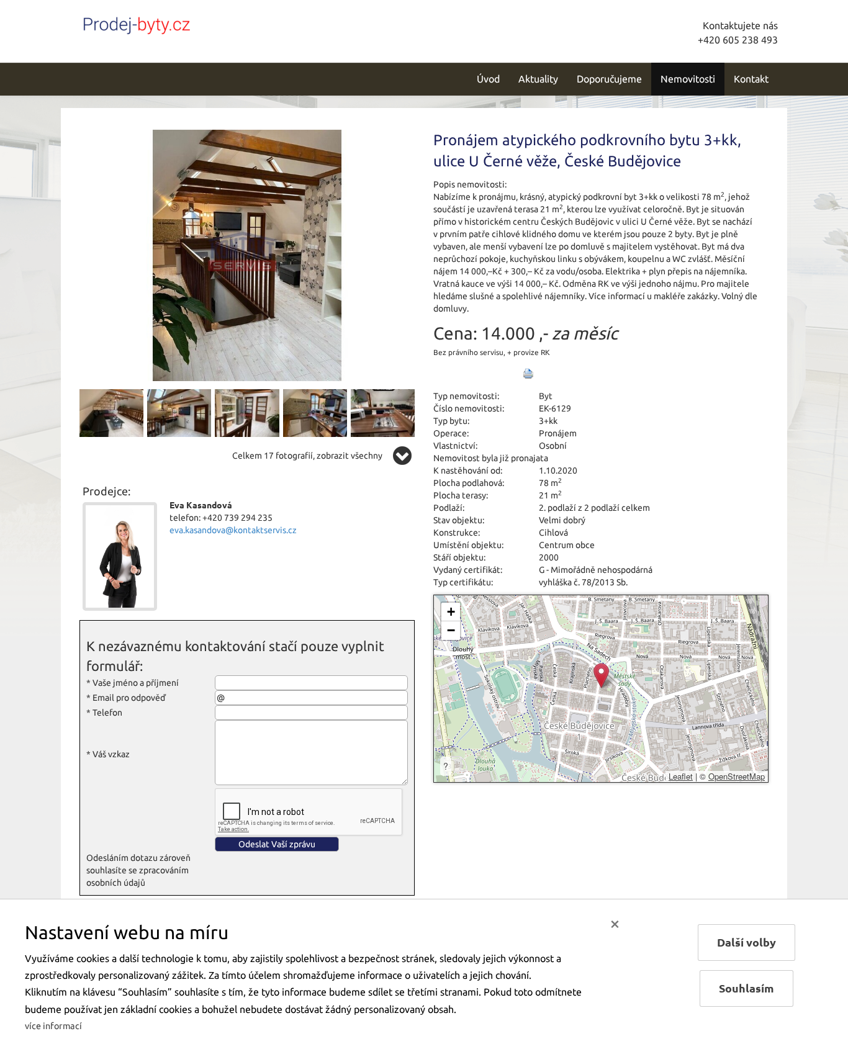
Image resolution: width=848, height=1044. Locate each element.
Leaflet (681, 776)
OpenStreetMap (736, 776)
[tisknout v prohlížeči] (528, 373)
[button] (601, 675)
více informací (53, 1026)
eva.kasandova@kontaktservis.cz (233, 530)
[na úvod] (163, 23)
